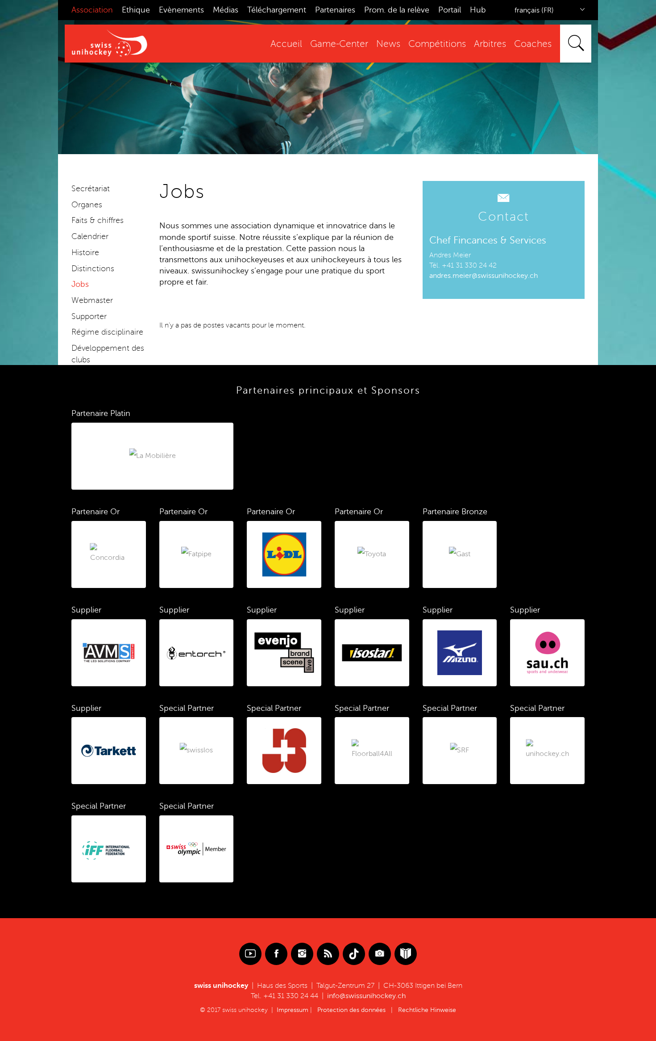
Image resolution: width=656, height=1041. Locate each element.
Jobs (80, 284)
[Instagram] (302, 954)
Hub (478, 9)
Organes (86, 204)
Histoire (85, 252)
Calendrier (89, 236)
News (388, 44)
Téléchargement (276, 9)
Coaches (533, 44)
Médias (225, 9)
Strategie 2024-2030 (108, 375)
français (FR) (534, 10)
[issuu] (405, 954)
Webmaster (92, 300)
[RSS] (328, 954)
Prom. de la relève (396, 9)
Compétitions (437, 44)
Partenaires (335, 9)
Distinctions (92, 268)
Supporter (89, 316)
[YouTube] (250, 954)
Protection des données (351, 1010)
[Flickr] (380, 954)
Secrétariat (90, 188)
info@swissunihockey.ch (366, 996)
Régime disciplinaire (107, 331)
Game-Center (339, 44)
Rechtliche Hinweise (427, 1010)
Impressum (292, 1010)
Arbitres (490, 44)
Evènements (181, 9)
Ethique (136, 9)
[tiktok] (354, 954)
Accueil (286, 44)
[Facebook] (276, 954)
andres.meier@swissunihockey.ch (483, 276)
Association (92, 9)
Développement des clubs (107, 354)
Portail (449, 9)
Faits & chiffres (97, 220)
